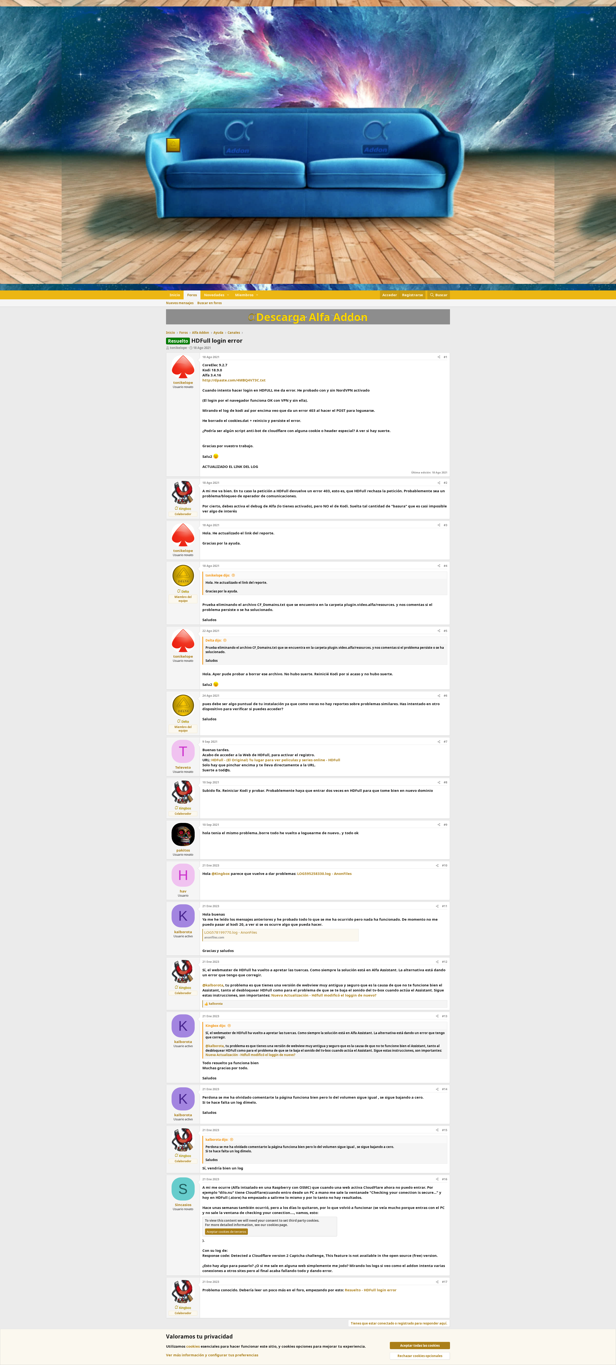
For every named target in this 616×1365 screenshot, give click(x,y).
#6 (445, 696)
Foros (192, 294)
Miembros (244, 294)
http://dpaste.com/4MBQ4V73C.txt (234, 380)
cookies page (277, 1225)
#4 (445, 566)
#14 (444, 1089)
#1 (445, 357)
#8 (445, 782)
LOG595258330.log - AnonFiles (324, 873)
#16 (444, 1179)
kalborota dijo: (216, 1139)
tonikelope (178, 348)
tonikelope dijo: (217, 575)
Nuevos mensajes (179, 303)
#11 (444, 906)
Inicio (175, 294)
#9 (445, 825)
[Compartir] (439, 357)
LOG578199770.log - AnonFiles (230, 932)
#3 (445, 525)
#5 (445, 631)
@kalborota (212, 985)
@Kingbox (221, 873)
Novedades (214, 294)
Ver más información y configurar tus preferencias (212, 1354)
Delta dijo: (213, 640)
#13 (444, 1016)
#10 (444, 865)
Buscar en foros (209, 303)
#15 (444, 1130)
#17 (444, 1282)
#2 (445, 483)
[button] (228, 294)
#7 (445, 742)
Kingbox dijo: (215, 1026)
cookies (193, 1346)
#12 (444, 962)
